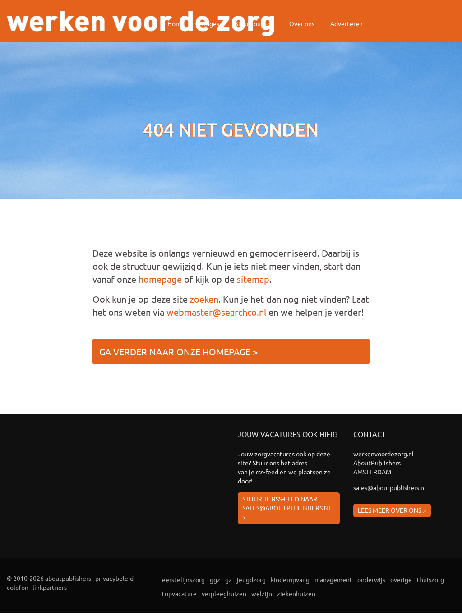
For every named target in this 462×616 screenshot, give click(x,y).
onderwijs (371, 579)
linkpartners (49, 587)
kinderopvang (290, 579)
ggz (215, 579)
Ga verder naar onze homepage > (178, 351)
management (333, 579)
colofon (17, 587)
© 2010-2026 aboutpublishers (49, 578)
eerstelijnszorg (183, 579)
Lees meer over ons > (392, 510)
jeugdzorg (251, 579)
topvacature (179, 593)
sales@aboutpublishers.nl (389, 487)
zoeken (204, 298)
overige (401, 579)
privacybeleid (114, 578)
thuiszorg (430, 579)
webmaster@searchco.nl (216, 311)
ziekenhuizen (296, 593)
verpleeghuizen (224, 593)
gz (228, 579)
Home (176, 23)
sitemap (253, 279)
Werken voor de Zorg (140, 23)
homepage (160, 279)
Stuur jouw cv (254, 23)
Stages (209, 23)
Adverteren (346, 23)
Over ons (301, 23)
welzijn (261, 593)
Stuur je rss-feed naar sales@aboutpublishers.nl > (287, 508)
